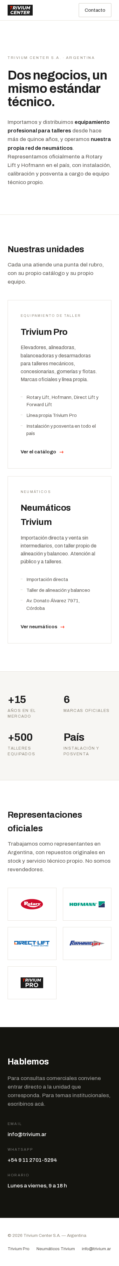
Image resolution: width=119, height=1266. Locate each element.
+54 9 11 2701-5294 (32, 1160)
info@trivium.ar (27, 1134)
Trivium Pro (19, 1248)
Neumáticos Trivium (55, 1248)
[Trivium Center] (20, 10)
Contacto (95, 10)
